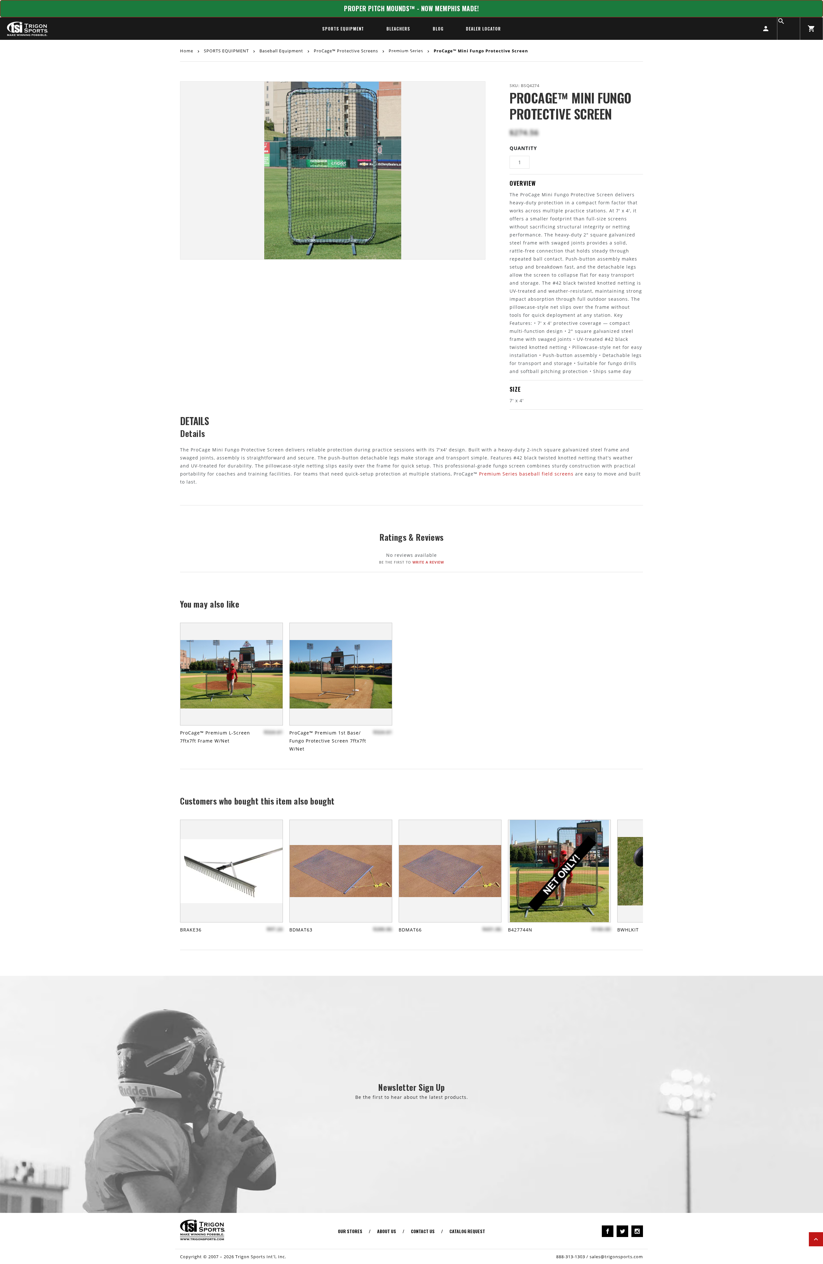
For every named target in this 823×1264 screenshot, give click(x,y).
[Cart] (811, 28)
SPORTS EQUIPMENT (343, 28)
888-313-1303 (570, 1257)
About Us (386, 1231)
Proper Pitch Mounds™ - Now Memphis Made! (411, 8)
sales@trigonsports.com (616, 1257)
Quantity (523, 148)
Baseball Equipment (281, 50)
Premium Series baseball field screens (526, 474)
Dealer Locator (483, 28)
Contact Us (423, 1231)
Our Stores (350, 1231)
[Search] (788, 28)
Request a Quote (411, 53)
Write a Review (428, 562)
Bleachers (398, 28)
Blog (438, 28)
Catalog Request (467, 1231)
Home (187, 50)
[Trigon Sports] (27, 29)
